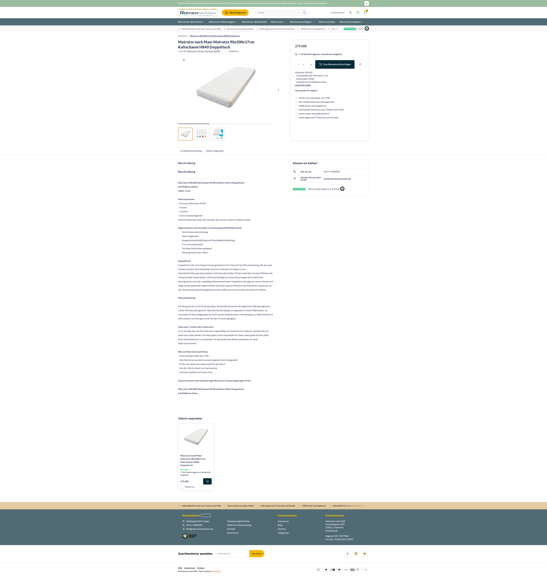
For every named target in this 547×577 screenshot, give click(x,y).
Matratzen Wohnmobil (254, 22)
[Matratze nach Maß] (198, 12)
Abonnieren (257, 553)
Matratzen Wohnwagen (222, 22)
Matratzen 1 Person (195, 51)
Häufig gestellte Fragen (197, 521)
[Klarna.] (353, 570)
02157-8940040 (332, 171)
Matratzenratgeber (350, 22)
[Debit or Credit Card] (359, 570)
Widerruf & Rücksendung (239, 525)
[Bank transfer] (366, 570)
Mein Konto (233, 532)
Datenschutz (189, 568)
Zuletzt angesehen (215, 150)
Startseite (182, 36)
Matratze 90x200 (212, 51)
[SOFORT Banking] (346, 570)
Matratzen (277, 22)
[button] (278, 89)
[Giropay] (333, 570)
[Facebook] (347, 553)
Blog (280, 525)
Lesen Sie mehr (303, 85)
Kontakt (231, 528)
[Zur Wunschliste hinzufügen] (209, 428)
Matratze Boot (327, 22)
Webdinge (216, 571)
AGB (180, 568)
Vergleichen (233, 51)
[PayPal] (320, 570)
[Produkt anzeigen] (207, 481)
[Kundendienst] (206, 515)
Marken (282, 528)
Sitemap (200, 568)
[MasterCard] (326, 570)
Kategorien (283, 532)
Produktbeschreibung (191, 150)
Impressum (283, 521)
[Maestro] (339, 570)
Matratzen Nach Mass (190, 22)
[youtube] (364, 553)
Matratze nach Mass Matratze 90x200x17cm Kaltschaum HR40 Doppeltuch (193, 460)
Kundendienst (338, 12)
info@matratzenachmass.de (337, 178)
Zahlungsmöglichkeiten (238, 521)
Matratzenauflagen (301, 22)
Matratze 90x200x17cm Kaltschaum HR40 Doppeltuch (215, 36)
